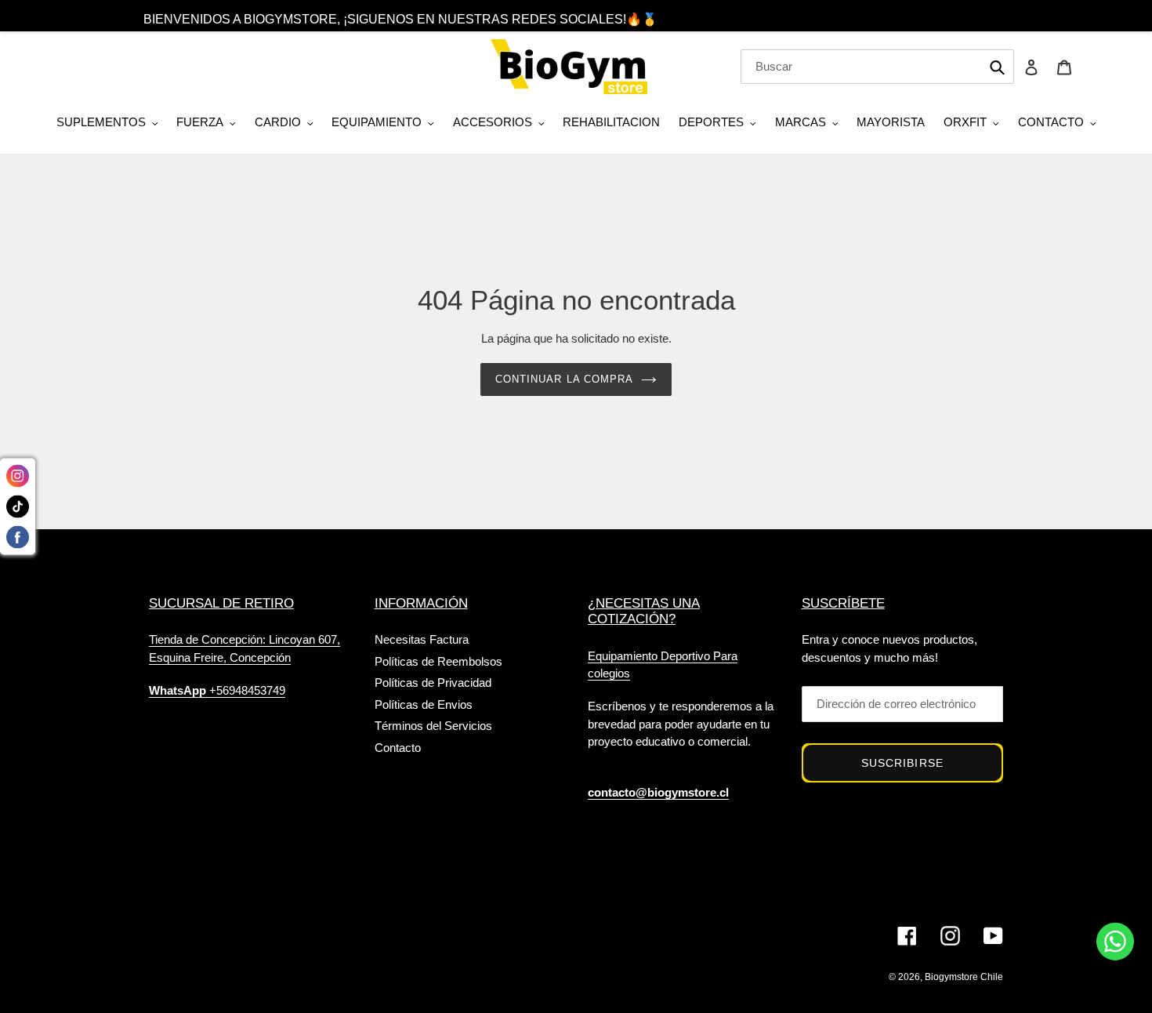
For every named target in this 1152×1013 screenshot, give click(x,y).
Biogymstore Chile (964, 976)
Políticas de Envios (424, 704)
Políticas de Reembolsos (438, 661)
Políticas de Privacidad (433, 682)
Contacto (398, 747)
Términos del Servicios (433, 725)
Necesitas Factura (422, 639)
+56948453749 (217, 690)
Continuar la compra (564, 379)
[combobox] (877, 66)
